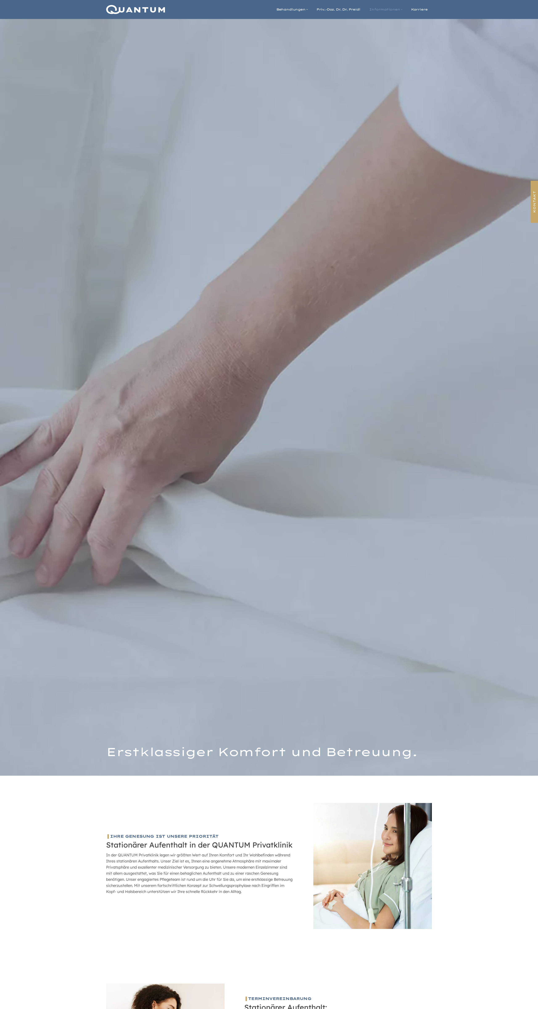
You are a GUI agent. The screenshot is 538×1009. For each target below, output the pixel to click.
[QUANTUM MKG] (135, 9)
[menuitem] (292, 9)
